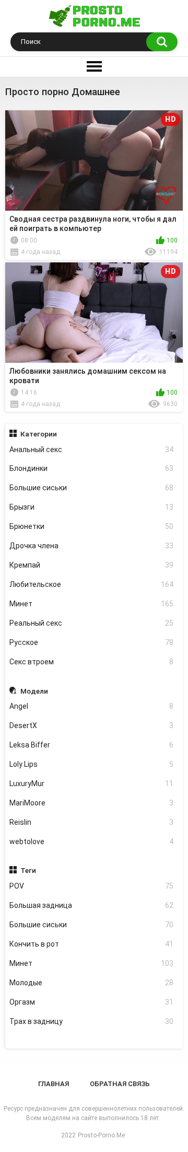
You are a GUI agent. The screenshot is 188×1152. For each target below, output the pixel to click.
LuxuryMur (91, 783)
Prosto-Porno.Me (101, 1135)
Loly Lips (91, 764)
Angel (91, 706)
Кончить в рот (91, 944)
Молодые (91, 982)
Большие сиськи (91, 487)
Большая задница (91, 905)
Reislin (91, 822)
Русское (91, 642)
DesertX (91, 725)
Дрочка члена (91, 546)
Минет (91, 604)
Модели (34, 691)
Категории (38, 434)
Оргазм (91, 1002)
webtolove (91, 841)
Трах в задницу (91, 1021)
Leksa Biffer (91, 745)
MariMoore (91, 803)
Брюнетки (91, 526)
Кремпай (91, 565)
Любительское (91, 584)
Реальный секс (91, 623)
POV (91, 886)
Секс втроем (91, 662)
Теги (28, 870)
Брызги (91, 507)
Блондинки (91, 468)
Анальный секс (91, 449)
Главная (53, 1084)
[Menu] (94, 67)
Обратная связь (120, 1084)
